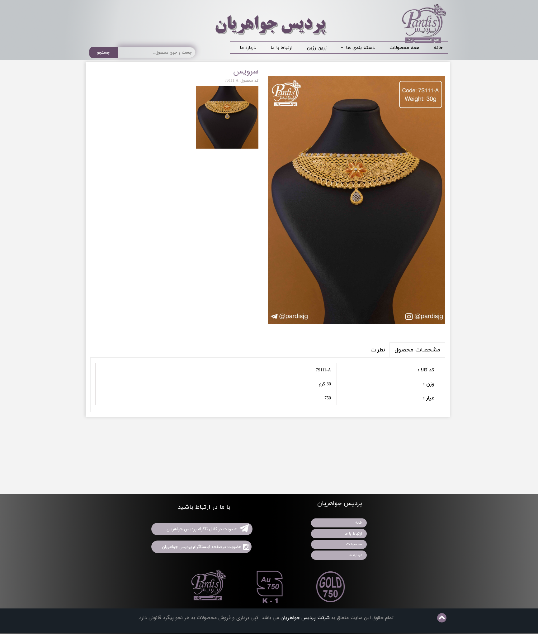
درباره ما (248, 48)
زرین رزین (317, 48)
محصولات (354, 544)
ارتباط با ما (281, 48)
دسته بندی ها (360, 48)
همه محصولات (404, 48)
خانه (438, 48)
